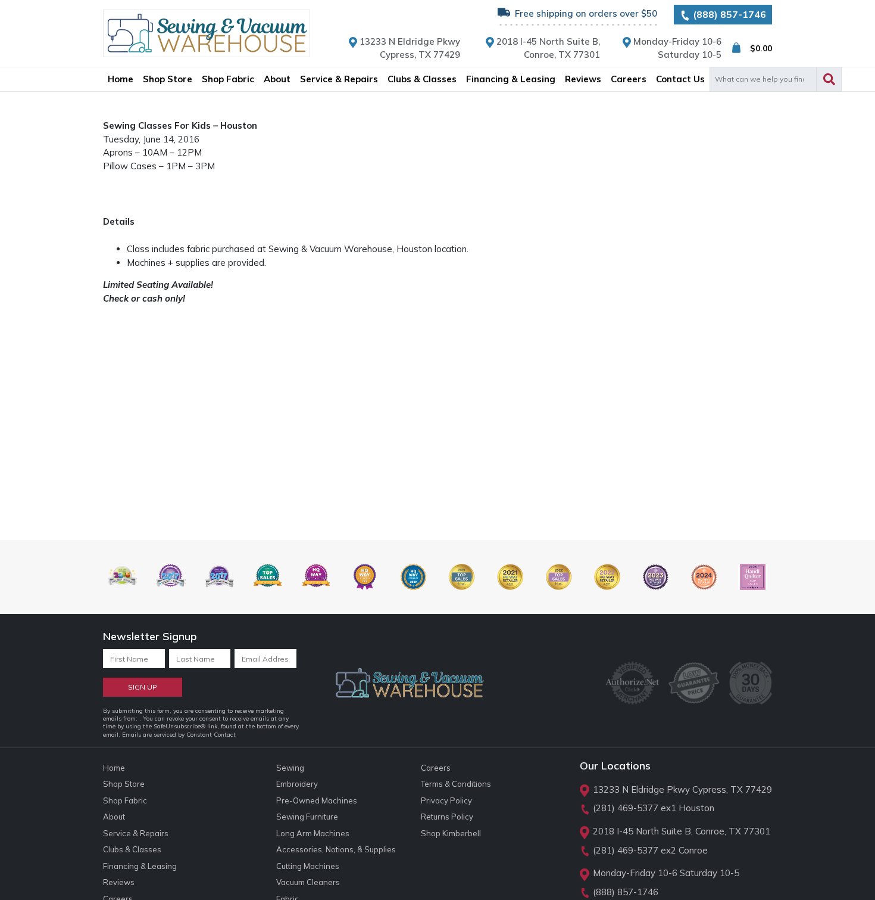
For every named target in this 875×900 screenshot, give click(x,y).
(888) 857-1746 (728, 14)
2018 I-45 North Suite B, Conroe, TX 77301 (681, 831)
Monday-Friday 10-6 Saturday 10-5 (666, 873)
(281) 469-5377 (625, 808)
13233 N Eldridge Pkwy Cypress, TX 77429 (682, 789)
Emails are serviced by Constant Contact (179, 734)
